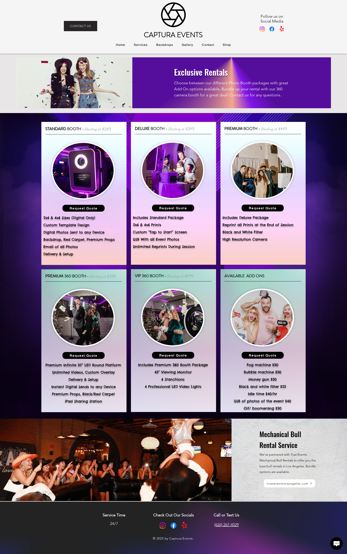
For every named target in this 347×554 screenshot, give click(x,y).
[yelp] (282, 29)
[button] (140, 45)
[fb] (272, 29)
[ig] (262, 29)
